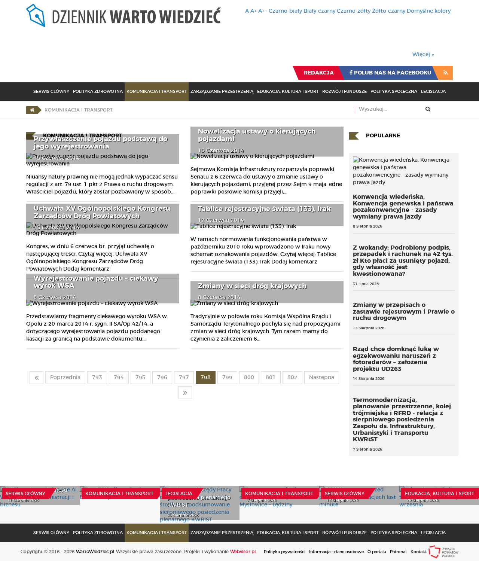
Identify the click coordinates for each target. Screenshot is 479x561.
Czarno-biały (285, 11)
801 (271, 377)
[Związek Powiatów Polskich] (443, 551)
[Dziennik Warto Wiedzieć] (123, 15)
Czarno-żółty (353, 11)
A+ (253, 11)
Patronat (398, 552)
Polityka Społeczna (393, 91)
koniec (185, 392)
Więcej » (423, 54)
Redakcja (319, 73)
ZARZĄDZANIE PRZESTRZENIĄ (221, 91)
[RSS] (445, 73)
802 (292, 377)
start (36, 377)
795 (140, 377)
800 (249, 377)
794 (119, 377)
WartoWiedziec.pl (95, 551)
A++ (262, 11)
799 (227, 377)
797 (184, 377)
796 (162, 377)
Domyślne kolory (429, 11)
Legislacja (433, 91)
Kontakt (419, 552)
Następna (321, 377)
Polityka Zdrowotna (98, 91)
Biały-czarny (319, 11)
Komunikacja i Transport (156, 91)
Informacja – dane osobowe (336, 552)
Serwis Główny (51, 91)
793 (97, 377)
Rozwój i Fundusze (344, 91)
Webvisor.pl (243, 551)
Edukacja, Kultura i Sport (287, 91)
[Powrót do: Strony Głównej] (32, 110)
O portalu (376, 552)
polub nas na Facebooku (392, 73)
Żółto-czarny (388, 11)
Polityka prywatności (284, 552)
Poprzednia (65, 377)
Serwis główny (25, 493)
